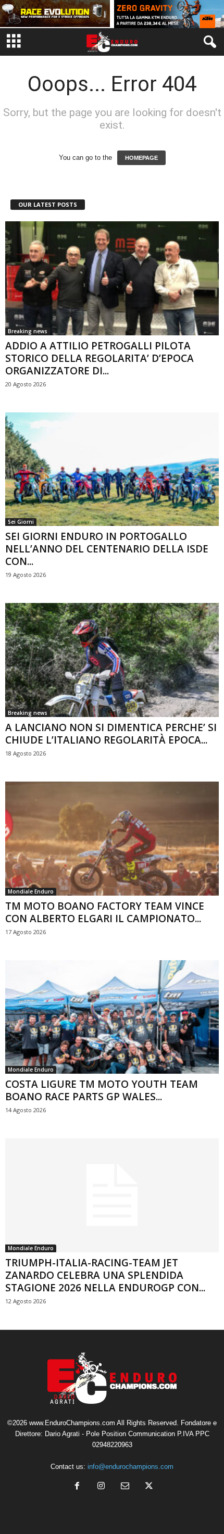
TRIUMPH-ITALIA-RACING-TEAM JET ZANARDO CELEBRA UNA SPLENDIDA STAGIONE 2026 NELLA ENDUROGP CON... (105, 1275)
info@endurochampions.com (130, 1466)
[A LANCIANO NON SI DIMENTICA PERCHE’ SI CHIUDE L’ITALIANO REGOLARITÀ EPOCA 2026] (112, 660)
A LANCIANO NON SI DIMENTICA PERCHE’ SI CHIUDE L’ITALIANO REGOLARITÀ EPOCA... (111, 734)
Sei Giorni (21, 521)
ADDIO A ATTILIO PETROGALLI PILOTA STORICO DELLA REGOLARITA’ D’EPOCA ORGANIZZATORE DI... (99, 358)
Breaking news (27, 331)
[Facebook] (77, 1487)
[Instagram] (101, 1487)
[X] (148, 1487)
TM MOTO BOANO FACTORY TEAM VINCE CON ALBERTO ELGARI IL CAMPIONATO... (104, 912)
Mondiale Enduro (31, 891)
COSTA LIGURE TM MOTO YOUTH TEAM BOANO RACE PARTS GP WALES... (101, 1090)
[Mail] (125, 1487)
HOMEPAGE (141, 158)
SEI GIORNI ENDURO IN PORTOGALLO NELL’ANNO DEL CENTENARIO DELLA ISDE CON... (106, 549)
